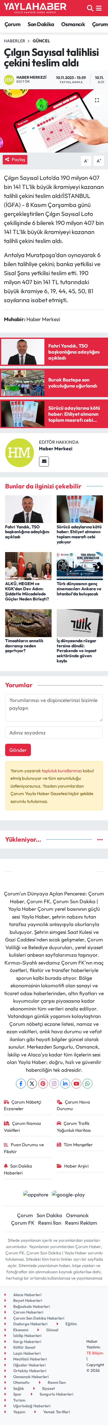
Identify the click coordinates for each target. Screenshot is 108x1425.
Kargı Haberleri (26, 1341)
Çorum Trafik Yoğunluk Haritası (74, 1126)
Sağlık (18, 1388)
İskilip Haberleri (26, 1335)
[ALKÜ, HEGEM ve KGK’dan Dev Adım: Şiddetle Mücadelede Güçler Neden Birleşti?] (28, 565)
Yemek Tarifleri (56, 1411)
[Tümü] (100, 839)
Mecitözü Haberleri (29, 1359)
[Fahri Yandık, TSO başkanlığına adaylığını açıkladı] (28, 508)
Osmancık (73, 24)
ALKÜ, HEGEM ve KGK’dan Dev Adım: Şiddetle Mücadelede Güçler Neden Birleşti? (27, 591)
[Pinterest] (43, 1084)
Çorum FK (22, 1223)
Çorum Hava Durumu (73, 1105)
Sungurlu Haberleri (56, 1394)
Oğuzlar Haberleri (29, 1365)
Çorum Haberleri (27, 1312)
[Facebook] (21, 1084)
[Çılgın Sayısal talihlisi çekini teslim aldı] (54, 121)
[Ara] (90, 8)
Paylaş (18, 159)
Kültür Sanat (23, 1347)
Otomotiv (21, 1382)
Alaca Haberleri (26, 1294)
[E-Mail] (44, 461)
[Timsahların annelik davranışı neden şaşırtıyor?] (28, 622)
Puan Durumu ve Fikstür (24, 1148)
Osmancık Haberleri (30, 1376)
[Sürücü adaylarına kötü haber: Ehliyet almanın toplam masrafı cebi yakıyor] (80, 508)
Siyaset (48, 1388)
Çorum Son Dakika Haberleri (38, 1318)
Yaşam (18, 1411)
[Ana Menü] (99, 8)
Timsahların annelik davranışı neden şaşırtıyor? (24, 646)
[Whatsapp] (87, 1084)
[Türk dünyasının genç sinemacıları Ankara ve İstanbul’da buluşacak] (80, 565)
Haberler (14, 41)
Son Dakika (41, 24)
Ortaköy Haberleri (29, 1370)
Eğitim (70, 1323)
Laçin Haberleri (26, 1353)
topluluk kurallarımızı (62, 770)
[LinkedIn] (65, 1084)
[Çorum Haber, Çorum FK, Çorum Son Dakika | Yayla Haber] (35, 8)
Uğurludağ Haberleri (31, 1405)
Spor (17, 1394)
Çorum (12, 24)
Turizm (18, 1400)
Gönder (18, 750)
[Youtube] (76, 1084)
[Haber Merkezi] (19, 452)
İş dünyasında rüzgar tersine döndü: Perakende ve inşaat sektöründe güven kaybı (77, 651)
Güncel (41, 41)
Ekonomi (20, 1329)
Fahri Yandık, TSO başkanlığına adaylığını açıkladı (27, 532)
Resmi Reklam (81, 1223)
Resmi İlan (49, 1223)
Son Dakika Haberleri (18, 1169)
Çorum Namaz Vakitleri (22, 1126)
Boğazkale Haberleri (31, 1306)
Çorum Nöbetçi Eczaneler (22, 1105)
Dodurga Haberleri (29, 1323)
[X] (32, 1084)
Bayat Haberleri (27, 1300)
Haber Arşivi (76, 1166)
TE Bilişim (94, 1353)
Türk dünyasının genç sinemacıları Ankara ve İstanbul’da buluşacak (79, 589)
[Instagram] (54, 1084)
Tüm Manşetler (78, 1144)
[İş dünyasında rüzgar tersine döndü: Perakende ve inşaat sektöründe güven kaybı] (80, 622)
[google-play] (68, 1195)
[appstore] (36, 1195)
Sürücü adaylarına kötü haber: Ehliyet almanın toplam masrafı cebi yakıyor (79, 534)
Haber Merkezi (55, 448)
